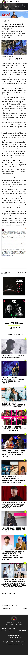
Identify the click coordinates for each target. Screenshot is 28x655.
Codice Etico (21, 641)
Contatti (16, 641)
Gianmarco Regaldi (7, 56)
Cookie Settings (14, 642)
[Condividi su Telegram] (17, 59)
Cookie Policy (13, 642)
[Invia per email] (22, 59)
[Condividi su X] (15, 59)
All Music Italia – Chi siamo (8, 641)
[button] (19, 59)
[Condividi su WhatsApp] (10, 59)
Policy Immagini (20, 642)
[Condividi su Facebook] (12, 59)
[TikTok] (20, 637)
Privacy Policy (6, 642)
